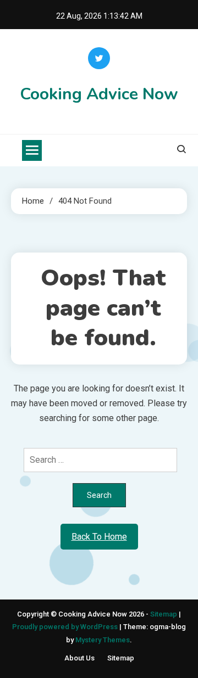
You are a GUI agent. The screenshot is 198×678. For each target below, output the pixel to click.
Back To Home (99, 536)
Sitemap (163, 614)
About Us (79, 658)
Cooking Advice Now (99, 94)
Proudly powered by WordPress (65, 627)
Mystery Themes (102, 640)
